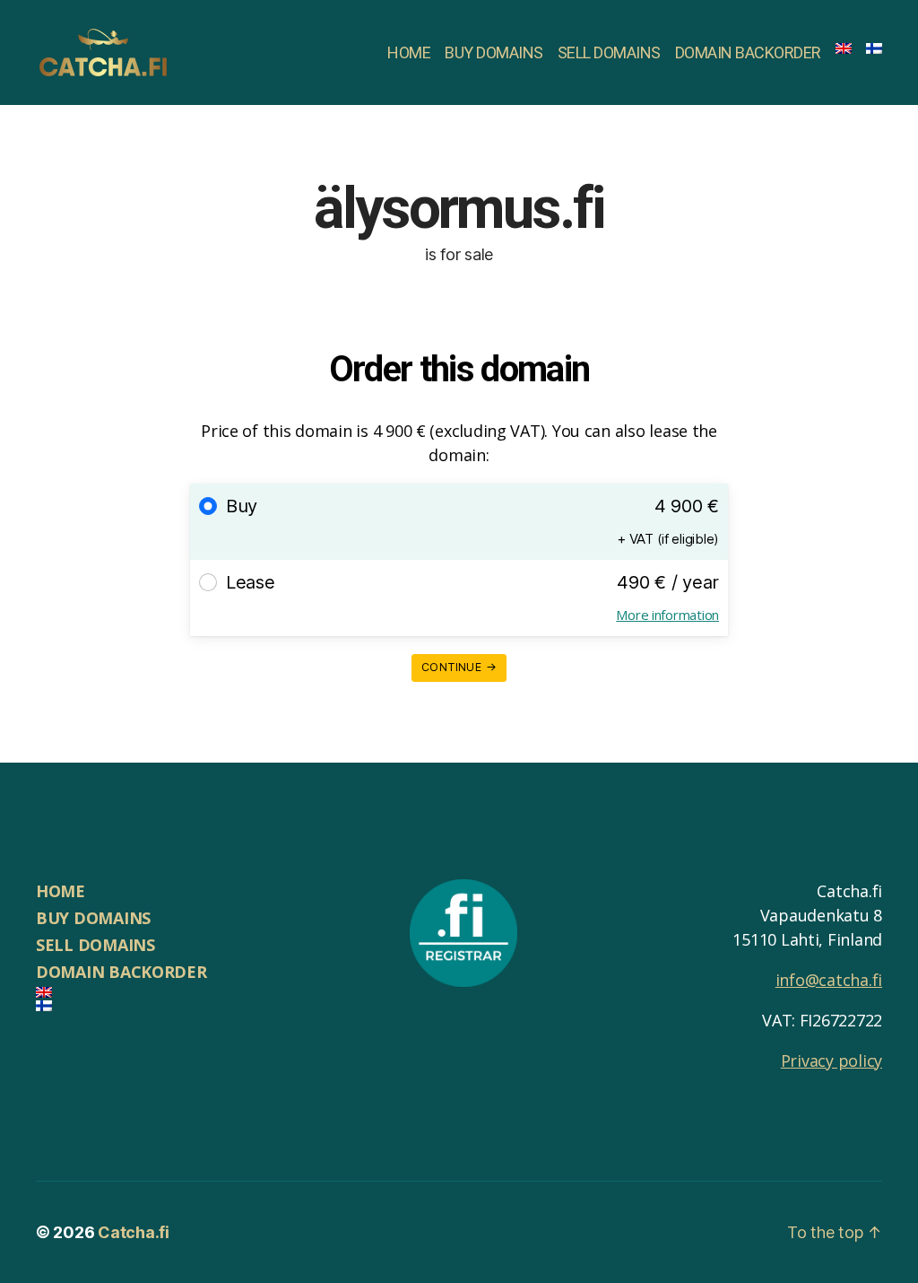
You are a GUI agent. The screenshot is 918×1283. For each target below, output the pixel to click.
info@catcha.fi (828, 980)
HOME (408, 52)
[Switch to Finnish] (874, 48)
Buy (241, 506)
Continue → (459, 667)
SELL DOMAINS (609, 52)
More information (667, 615)
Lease (250, 582)
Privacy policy (831, 1060)
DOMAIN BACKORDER (748, 52)
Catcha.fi (133, 1232)
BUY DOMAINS (494, 52)
